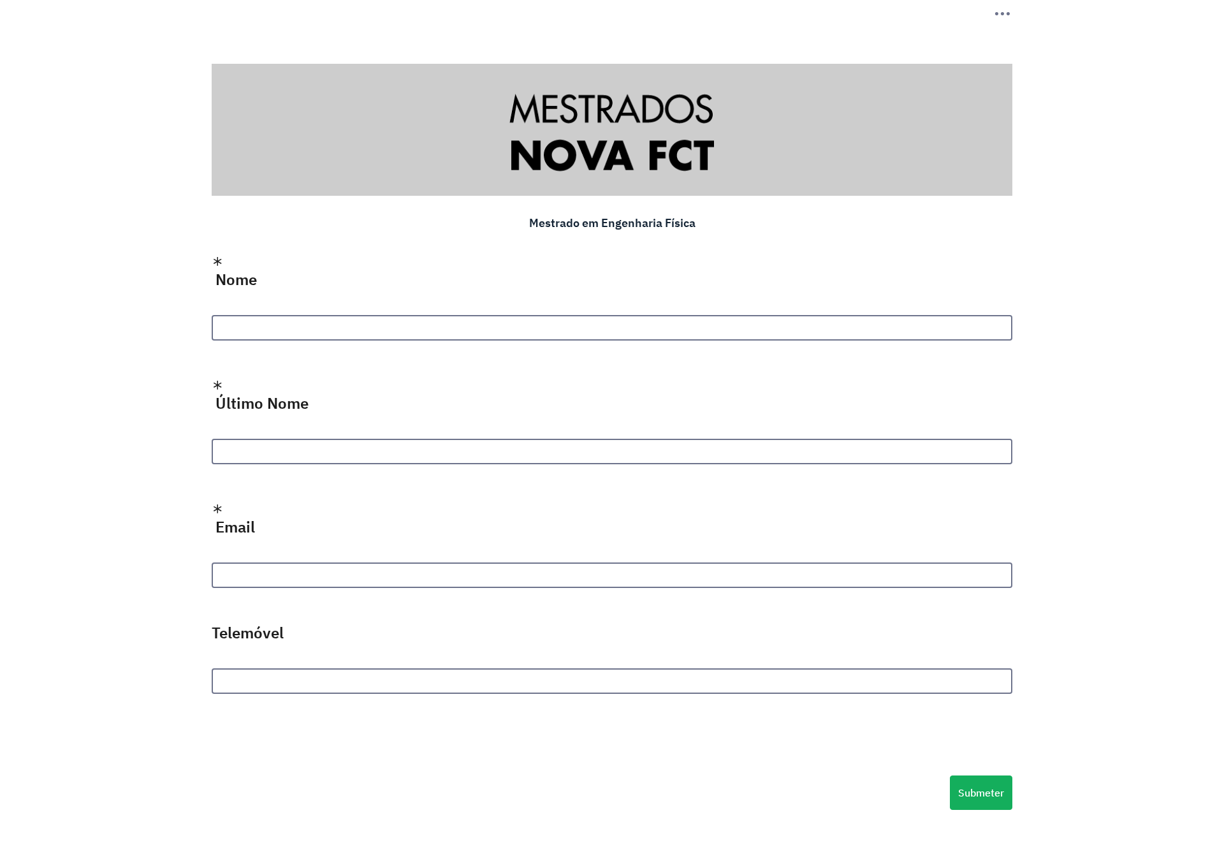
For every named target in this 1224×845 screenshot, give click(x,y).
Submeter (981, 792)
